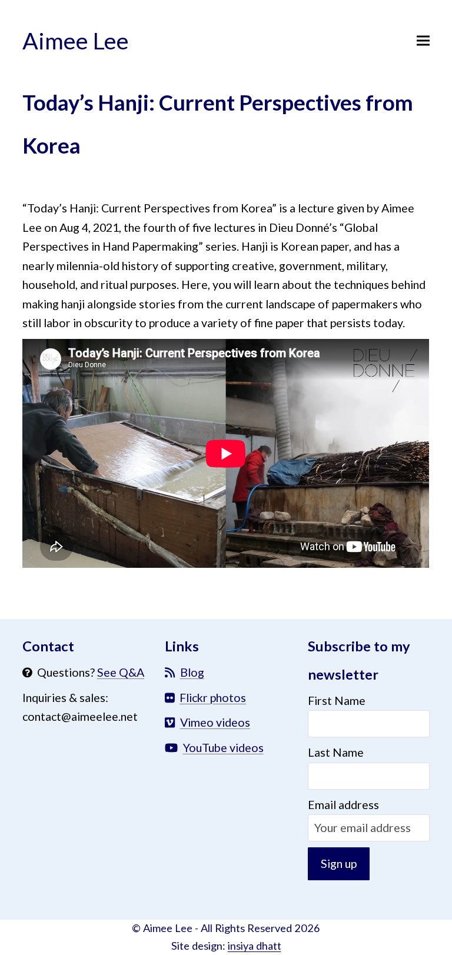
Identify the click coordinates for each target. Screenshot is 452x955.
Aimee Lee (75, 40)
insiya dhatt (254, 945)
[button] (423, 40)
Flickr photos (213, 697)
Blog (192, 672)
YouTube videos (223, 747)
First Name (336, 700)
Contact (48, 646)
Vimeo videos (215, 722)
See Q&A (120, 672)
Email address (343, 804)
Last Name (336, 752)
